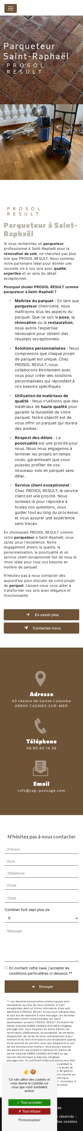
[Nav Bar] (10, 8)
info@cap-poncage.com (42, 790)
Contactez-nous (46, 628)
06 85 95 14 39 (42, 748)
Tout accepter (31, 1102)
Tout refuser (31, 1111)
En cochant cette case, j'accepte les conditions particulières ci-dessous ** (40, 970)
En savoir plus (46, 615)
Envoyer (46, 986)
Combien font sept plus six (27, 909)
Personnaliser (30, 1120)
